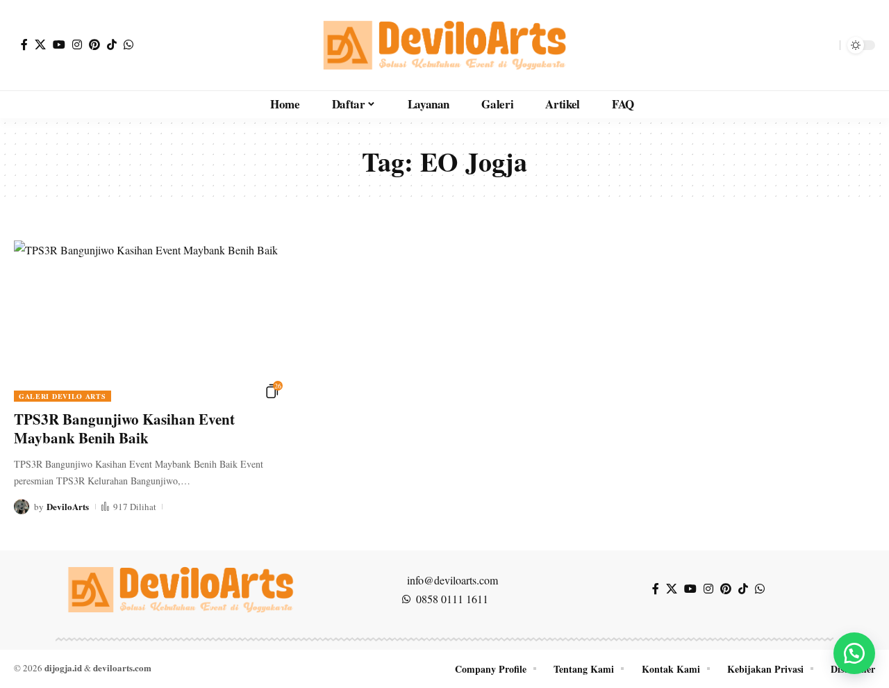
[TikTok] (111, 44)
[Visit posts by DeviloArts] (21, 506)
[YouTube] (59, 44)
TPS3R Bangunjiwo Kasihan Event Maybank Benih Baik (124, 428)
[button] (826, 45)
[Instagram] (77, 44)
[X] (40, 44)
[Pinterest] (94, 44)
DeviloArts (68, 506)
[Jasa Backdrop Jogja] (444, 45)
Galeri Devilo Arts (62, 396)
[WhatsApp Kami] (854, 653)
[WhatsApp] (128, 44)
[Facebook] (24, 44)
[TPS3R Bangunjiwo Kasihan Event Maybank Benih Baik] (148, 321)
